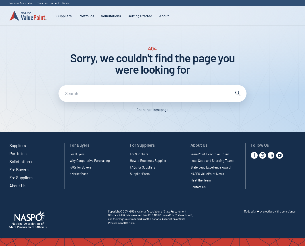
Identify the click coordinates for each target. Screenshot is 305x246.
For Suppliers (21, 177)
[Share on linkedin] (271, 155)
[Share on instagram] (262, 155)
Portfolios (86, 16)
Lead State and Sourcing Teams (212, 161)
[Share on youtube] (279, 155)
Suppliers (64, 16)
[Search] (237, 93)
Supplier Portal (140, 174)
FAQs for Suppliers (142, 167)
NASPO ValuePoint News (207, 174)
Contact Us (198, 187)
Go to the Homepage (152, 109)
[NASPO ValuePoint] (27, 15)
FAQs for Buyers (81, 167)
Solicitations (111, 16)
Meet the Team (200, 180)
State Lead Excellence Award (210, 167)
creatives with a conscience (279, 211)
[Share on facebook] (254, 155)
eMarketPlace (79, 174)
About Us (17, 185)
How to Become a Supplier (148, 161)
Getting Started (140, 16)
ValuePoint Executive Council (210, 154)
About (164, 16)
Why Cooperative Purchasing (90, 161)
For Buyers (19, 169)
